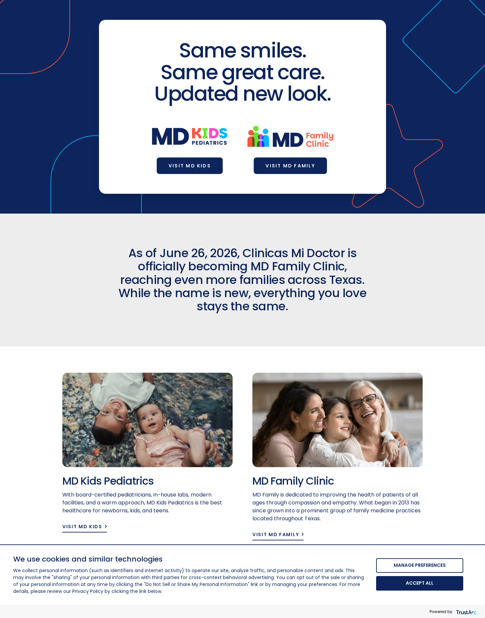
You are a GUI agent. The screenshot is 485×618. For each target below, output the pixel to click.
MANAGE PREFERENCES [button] (420, 565)
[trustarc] (465, 611)
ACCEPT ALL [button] (420, 583)
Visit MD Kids (190, 165)
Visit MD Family (290, 165)
